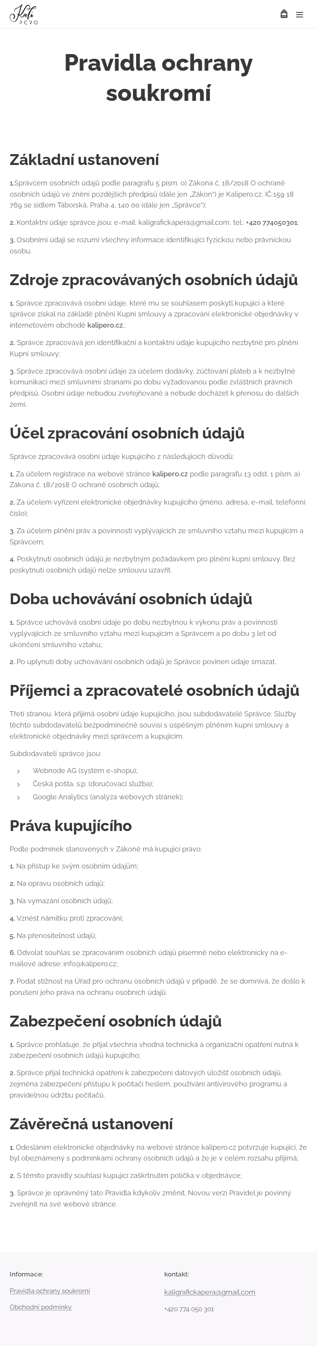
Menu (299, 14)
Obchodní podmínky (41, 1307)
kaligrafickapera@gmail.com (210, 1292)
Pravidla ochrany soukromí (50, 1291)
